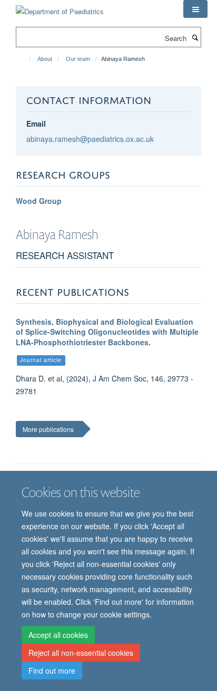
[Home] (25, 59)
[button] (195, 9)
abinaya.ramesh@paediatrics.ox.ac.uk (90, 138)
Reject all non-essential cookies (80, 652)
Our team (78, 59)
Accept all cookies (58, 635)
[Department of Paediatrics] (60, 8)
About (44, 59)
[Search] (195, 37)
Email (36, 123)
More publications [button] (48, 429)
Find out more (51, 670)
